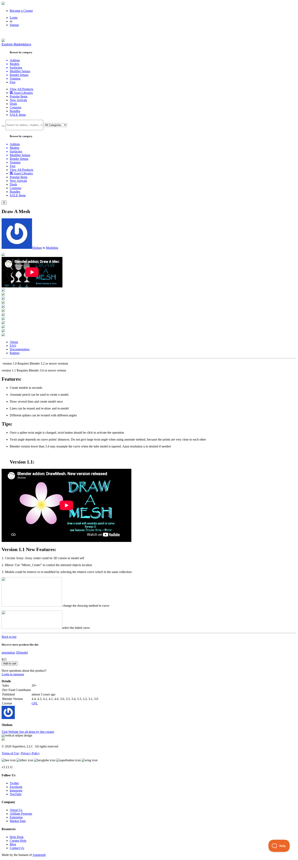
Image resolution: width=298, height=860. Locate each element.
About (14, 342)
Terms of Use (10, 753)
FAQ (13, 345)
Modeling (52, 247)
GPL (35, 703)
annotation (8, 652)
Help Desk (17, 837)
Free (12, 82)
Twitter (14, 783)
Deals (13, 103)
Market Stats (18, 821)
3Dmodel (22, 652)
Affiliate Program (21, 813)
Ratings (14, 353)
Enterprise (16, 817)
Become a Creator (21, 10)
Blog (13, 844)
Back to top (9, 636)
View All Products (21, 89)
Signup (14, 25)
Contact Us (17, 848)
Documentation (19, 349)
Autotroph (39, 855)
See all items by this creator (36, 731)
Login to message (13, 674)
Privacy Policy (30, 753)
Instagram (16, 790)
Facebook (16, 787)
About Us (16, 810)
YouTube (15, 794)
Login (13, 17)
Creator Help (18, 840)
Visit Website (10, 731)
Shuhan (37, 247)
